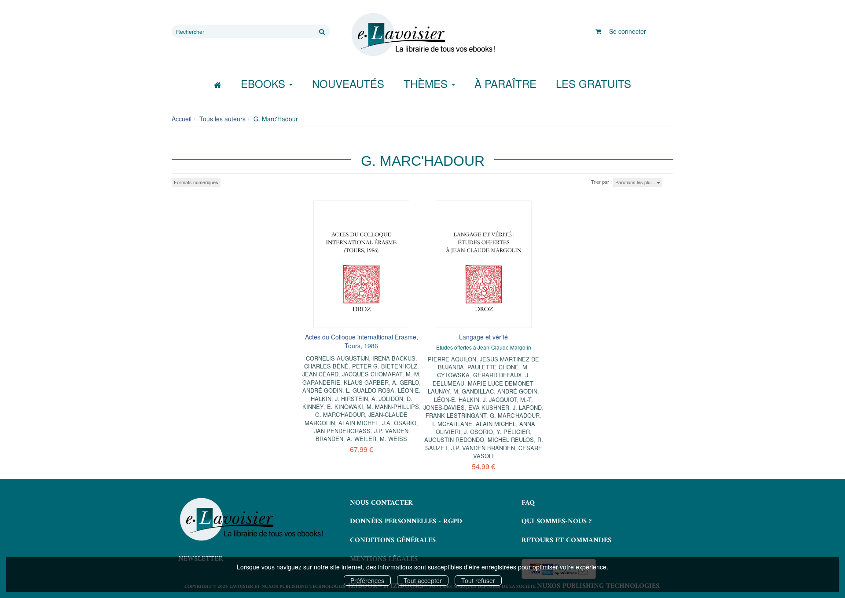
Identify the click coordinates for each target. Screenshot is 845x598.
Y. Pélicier (513, 431)
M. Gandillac (473, 391)
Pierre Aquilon (452, 359)
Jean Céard (320, 374)
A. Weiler (361, 438)
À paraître (505, 83)
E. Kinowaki (345, 406)
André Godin (322, 390)
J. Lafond (527, 407)
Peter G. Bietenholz (384, 366)
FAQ (528, 503)
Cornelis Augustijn (337, 358)
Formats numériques (196, 182)
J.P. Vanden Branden (483, 448)
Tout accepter (423, 580)
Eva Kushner (488, 407)
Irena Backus (393, 358)
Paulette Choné (493, 367)
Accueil (181, 118)
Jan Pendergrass (342, 431)
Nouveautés (348, 83)
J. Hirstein (351, 398)
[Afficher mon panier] (598, 31)
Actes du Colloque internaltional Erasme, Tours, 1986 (361, 341)
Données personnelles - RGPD (406, 521)
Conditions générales (393, 540)
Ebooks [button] (264, 83)
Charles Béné (326, 366)
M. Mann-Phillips (393, 406)
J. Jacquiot (500, 399)
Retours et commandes (566, 540)
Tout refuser (478, 580)
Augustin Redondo (454, 439)
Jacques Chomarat (372, 374)
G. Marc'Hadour (340, 414)
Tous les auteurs (222, 118)
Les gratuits (593, 83)
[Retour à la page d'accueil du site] (422, 35)
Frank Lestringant (456, 415)
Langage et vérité (483, 336)
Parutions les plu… (636, 182)
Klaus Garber (366, 382)
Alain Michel (358, 423)
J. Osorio (478, 431)
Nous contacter (381, 503)
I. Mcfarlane (452, 423)
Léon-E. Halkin (456, 399)
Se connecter (627, 31)
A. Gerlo (405, 382)
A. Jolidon (387, 398)
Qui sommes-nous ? (557, 521)
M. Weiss (393, 438)
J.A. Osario (399, 423)
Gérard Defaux (497, 375)
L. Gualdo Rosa (370, 390)
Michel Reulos (511, 439)
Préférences (367, 580)
